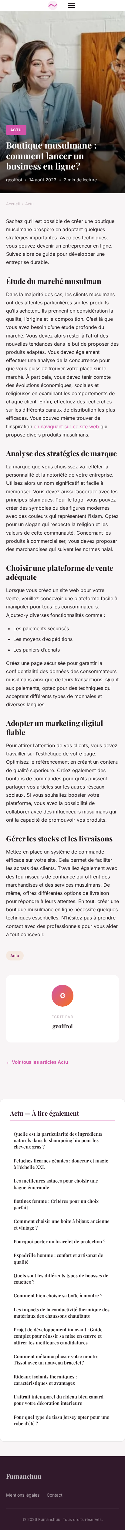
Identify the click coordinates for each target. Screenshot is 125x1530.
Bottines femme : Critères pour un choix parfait (56, 1204)
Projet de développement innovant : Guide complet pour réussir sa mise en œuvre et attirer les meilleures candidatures (58, 1336)
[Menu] (72, 5)
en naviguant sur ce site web (66, 426)
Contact (54, 1494)
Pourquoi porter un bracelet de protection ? (59, 1241)
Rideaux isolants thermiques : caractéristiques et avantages (45, 1380)
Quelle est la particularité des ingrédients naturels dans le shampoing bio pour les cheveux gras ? (58, 1140)
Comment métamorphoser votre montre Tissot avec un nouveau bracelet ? (56, 1359)
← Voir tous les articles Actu (37, 1062)
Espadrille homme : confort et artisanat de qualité (58, 1258)
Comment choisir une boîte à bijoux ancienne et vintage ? (62, 1224)
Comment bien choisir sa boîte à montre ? (58, 1295)
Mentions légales (22, 1494)
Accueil (13, 203)
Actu (16, 130)
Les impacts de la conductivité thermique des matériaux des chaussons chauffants (62, 1312)
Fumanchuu (24, 1476)
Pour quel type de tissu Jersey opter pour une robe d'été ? (61, 1420)
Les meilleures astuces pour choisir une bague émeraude (56, 1184)
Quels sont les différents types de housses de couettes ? (61, 1278)
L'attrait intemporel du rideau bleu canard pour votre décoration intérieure (58, 1400)
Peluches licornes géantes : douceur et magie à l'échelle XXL (61, 1164)
